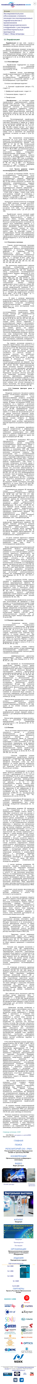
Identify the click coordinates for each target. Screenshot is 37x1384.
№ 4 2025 (10, 1276)
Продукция (18, 1239)
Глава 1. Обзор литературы (13, 34)
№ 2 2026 (10, 1266)
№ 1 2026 (10, 1271)
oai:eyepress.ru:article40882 (22, 1135)
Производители (18, 1242)
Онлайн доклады (9, 1184)
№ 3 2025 (16, 1281)
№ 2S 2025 (15, 1286)
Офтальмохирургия (15, 1263)
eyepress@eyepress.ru (18, 1370)
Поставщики (18, 1245)
